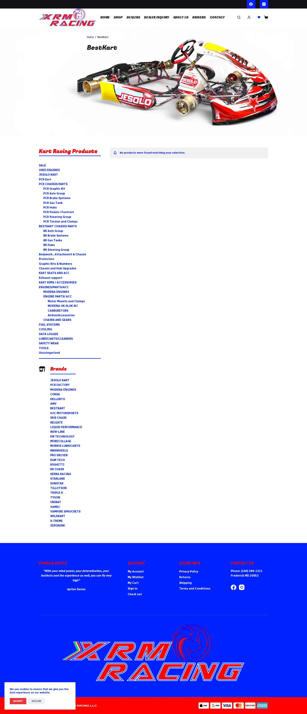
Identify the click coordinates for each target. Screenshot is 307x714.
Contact (217, 17)
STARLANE (57, 478)
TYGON (55, 497)
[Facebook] (251, 4)
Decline (36, 701)
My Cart (133, 583)
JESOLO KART (59, 380)
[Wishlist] (259, 17)
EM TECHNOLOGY (62, 436)
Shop (118, 17)
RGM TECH (57, 460)
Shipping (185, 583)
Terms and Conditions (194, 588)
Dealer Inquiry (156, 17)
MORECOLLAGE (60, 441)
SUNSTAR (56, 483)
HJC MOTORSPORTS (64, 413)
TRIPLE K (56, 492)
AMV (53, 403)
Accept (18, 701)
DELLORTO (57, 399)
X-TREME (56, 521)
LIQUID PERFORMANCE (66, 427)
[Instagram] (264, 4)
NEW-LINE (57, 431)
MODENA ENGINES (63, 389)
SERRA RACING (60, 474)
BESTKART (57, 408)
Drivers (199, 17)
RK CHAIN (57, 469)
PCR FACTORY (60, 385)
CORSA (55, 394)
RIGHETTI (57, 464)
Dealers (133, 17)
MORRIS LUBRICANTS (65, 445)
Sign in (132, 588)
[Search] (238, 17)
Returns (184, 577)
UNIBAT (55, 502)
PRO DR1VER (59, 455)
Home (105, 17)
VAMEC (55, 507)
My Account (136, 571)
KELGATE (56, 422)
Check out (135, 594)
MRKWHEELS (59, 450)
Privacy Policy (188, 571)
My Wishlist (136, 577)
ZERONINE (57, 525)
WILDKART (57, 516)
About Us (180, 17)
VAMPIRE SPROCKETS (65, 511)
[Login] (249, 17)
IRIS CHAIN (58, 417)
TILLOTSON (58, 488)
